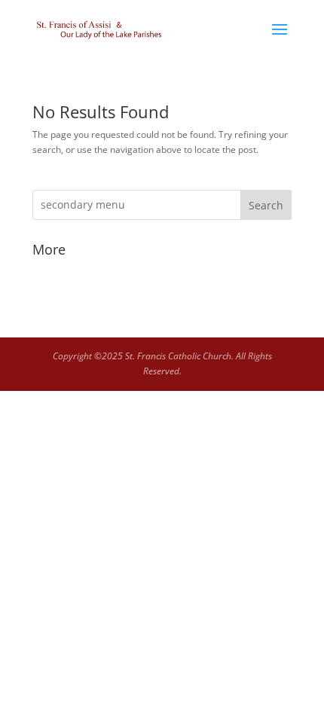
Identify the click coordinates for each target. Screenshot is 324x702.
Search (266, 205)
